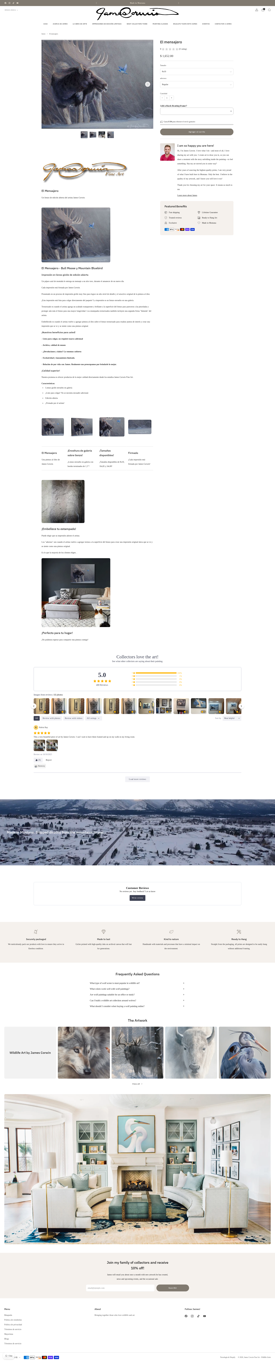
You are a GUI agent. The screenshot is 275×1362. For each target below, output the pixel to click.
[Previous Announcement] (96, 3)
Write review (137, 898)
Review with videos (73, 718)
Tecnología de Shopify (227, 1357)
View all (136, 1084)
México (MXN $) (10, 10)
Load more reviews (137, 779)
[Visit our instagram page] (9, 3)
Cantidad (163, 94)
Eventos (206, 24)
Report (49, 760)
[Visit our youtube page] (17, 3)
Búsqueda (8, 1315)
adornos (163, 78)
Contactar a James (223, 24)
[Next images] (241, 706)
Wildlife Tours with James (185, 24)
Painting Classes (160, 24)
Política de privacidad (13, 1324)
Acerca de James (60, 24)
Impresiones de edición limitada (107, 24)
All (36, 718)
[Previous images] (33, 706)
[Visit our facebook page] (5, 3)
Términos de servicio (12, 1329)
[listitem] (137, 3)
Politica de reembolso (13, 1320)
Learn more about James (187, 195)
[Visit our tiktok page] (13, 3)
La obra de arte (80, 24)
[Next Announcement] (178, 3)
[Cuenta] (256, 9)
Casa (45, 24)
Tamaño (163, 66)
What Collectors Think (137, 24)
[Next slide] (148, 84)
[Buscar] (269, 9)
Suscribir (173, 1288)
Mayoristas (8, 1334)
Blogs (6, 1339)
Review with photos (51, 718)
